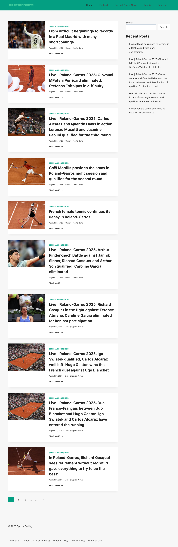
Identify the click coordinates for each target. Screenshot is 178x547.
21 (36, 499)
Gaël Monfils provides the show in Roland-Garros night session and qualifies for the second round (79, 173)
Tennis (147, 5)
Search (129, 22)
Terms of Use (95, 540)
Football (103, 5)
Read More (56, 53)
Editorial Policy (60, 540)
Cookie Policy (43, 540)
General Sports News (126, 5)
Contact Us (28, 540)
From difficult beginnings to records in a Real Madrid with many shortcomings (81, 36)
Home (89, 5)
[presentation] (26, 34)
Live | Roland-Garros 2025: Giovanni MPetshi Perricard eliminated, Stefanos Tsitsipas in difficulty (81, 80)
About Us (14, 540)
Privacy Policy (78, 540)
